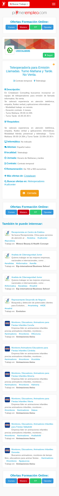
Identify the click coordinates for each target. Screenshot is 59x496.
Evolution (21, 311)
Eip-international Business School (33, 266)
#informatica (20, 263)
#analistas (9, 263)
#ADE (42, 305)
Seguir (49, 55)
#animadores (11, 334)
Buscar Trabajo (19, 4)
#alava (33, 410)
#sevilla (32, 263)
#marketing (33, 305)
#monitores (23, 334)
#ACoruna (35, 334)
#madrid (32, 286)
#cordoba (35, 359)
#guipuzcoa (23, 461)
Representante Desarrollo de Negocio (28, 300)
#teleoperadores (36, 181)
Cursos (11, 27)
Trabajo (8, 244)
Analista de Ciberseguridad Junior (26, 254)
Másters (23, 27)
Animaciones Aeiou (25, 337)
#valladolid (35, 435)
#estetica (31, 238)
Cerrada (31, 193)
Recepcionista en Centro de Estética (27, 232)
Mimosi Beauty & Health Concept (32, 244)
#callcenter (10, 184)
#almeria (34, 384)
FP (35, 27)
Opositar (48, 27)
